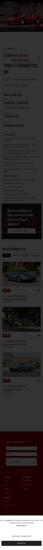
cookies (8, 520)
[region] (21, 532)
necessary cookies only (22, 536)
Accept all (21, 543)
